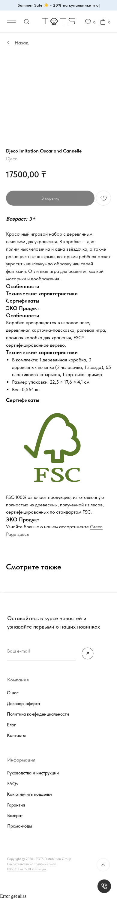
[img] (87, 653)
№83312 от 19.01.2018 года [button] (26, 869)
